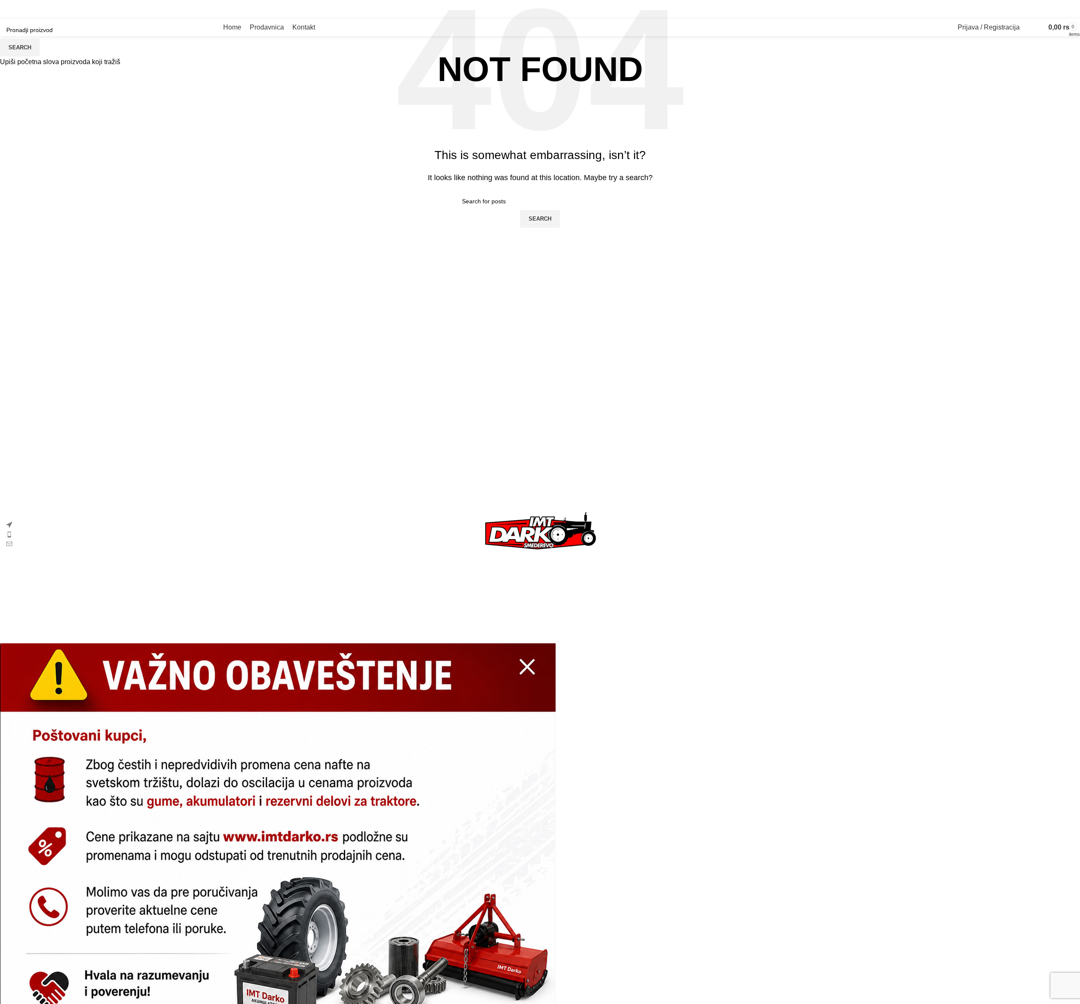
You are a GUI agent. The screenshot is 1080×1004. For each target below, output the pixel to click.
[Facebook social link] (86, 9)
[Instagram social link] (102, 9)
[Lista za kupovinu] (1036, 27)
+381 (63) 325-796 (1035, 9)
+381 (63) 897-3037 (956, 9)
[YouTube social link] (119, 9)
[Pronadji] (1028, 27)
